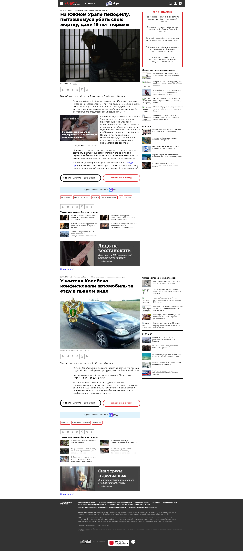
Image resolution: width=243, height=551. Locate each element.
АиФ (75, 84)
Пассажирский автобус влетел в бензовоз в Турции (165, 347)
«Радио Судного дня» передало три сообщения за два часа (166, 363)
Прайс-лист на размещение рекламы (92, 505)
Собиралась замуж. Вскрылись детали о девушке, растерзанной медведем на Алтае (166, 117)
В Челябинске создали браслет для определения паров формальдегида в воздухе (83, 459)
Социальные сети (170, 502)
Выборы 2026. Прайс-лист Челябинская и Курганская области (102, 507)
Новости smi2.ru (68, 269)
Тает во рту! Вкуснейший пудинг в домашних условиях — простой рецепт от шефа (166, 317)
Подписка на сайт (142, 502)
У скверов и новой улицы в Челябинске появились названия (124, 442)
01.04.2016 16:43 (66, 10)
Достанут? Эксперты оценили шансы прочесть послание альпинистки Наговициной (168, 308)
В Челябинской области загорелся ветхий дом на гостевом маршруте (162, 39)
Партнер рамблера (99, 541)
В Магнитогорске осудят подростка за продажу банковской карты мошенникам (123, 451)
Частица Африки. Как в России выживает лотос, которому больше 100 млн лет (167, 300)
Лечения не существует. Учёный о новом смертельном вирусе (166, 282)
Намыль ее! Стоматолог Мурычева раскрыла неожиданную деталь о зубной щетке (166, 325)
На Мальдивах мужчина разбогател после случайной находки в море (166, 355)
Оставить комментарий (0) (121, 178)
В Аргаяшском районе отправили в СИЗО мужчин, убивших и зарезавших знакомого (162, 49)
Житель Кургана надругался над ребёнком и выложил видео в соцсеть (84, 226)
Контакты (156, 502)
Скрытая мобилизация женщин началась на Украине (164, 139)
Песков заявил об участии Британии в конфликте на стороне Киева (166, 130)
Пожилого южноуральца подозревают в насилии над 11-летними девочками (123, 218)
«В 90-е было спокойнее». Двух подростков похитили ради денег (166, 74)
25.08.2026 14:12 (66, 277)
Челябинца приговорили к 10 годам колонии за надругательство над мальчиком (84, 234)
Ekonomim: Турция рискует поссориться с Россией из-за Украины (164, 339)
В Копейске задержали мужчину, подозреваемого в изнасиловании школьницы (124, 226)
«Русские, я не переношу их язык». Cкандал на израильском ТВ (165, 147)
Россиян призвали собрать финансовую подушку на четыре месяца (165, 165)
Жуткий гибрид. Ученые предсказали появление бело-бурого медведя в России (168, 109)
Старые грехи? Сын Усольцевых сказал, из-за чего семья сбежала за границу (167, 292)
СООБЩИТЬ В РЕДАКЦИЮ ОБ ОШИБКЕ (143, 507)
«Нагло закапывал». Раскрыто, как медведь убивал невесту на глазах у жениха (167, 101)
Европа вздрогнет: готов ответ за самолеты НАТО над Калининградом (166, 155)
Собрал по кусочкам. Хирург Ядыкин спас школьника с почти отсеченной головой (168, 84)
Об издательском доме (87, 502)
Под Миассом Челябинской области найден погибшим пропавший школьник (162, 19)
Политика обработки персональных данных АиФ (130, 505)
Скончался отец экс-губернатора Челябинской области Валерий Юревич (162, 29)
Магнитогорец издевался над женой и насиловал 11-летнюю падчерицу (83, 218)
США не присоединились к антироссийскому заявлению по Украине (165, 372)
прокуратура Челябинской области (74, 350)
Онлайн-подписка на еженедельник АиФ (115, 502)
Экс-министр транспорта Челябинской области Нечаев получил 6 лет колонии (162, 59)
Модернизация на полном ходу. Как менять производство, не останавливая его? (83, 451)
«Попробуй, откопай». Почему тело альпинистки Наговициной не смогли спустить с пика (167, 92)
